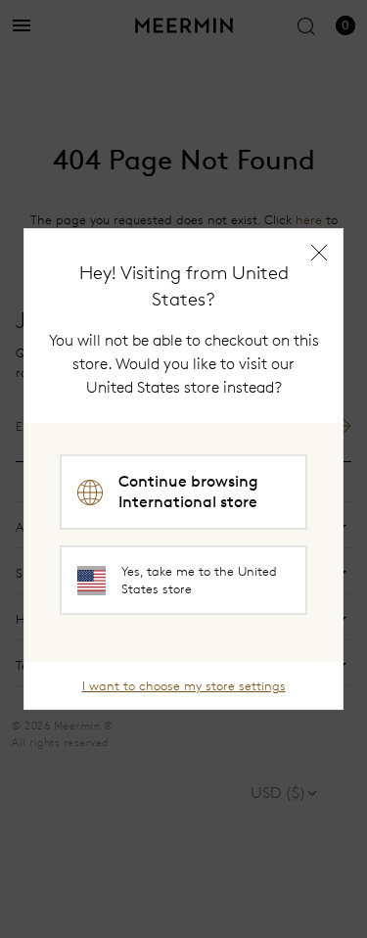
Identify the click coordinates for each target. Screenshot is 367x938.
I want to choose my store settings (184, 685)
